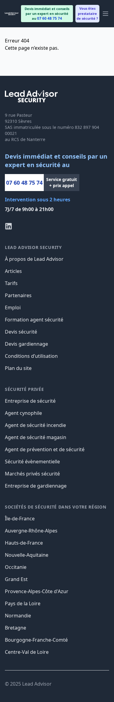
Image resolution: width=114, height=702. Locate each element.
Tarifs (11, 283)
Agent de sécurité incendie (35, 425)
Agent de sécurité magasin (35, 437)
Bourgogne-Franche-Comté (36, 640)
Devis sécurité (21, 331)
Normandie (18, 615)
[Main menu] (105, 14)
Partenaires (18, 295)
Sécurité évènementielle (32, 461)
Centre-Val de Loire (27, 652)
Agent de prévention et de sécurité (45, 449)
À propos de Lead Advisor (34, 259)
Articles (13, 271)
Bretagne (15, 627)
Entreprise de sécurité (30, 401)
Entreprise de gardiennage (36, 485)
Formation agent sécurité (34, 319)
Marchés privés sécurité (32, 473)
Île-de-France (20, 518)
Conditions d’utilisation (31, 356)
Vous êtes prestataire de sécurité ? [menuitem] (87, 13)
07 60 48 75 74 (24, 182)
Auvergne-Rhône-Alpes (31, 530)
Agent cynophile (23, 413)
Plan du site (18, 368)
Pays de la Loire (22, 603)
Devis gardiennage (26, 344)
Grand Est (16, 579)
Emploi (13, 307)
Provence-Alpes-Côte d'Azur (36, 591)
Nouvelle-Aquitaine (26, 555)
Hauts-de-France (24, 542)
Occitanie (15, 567)
